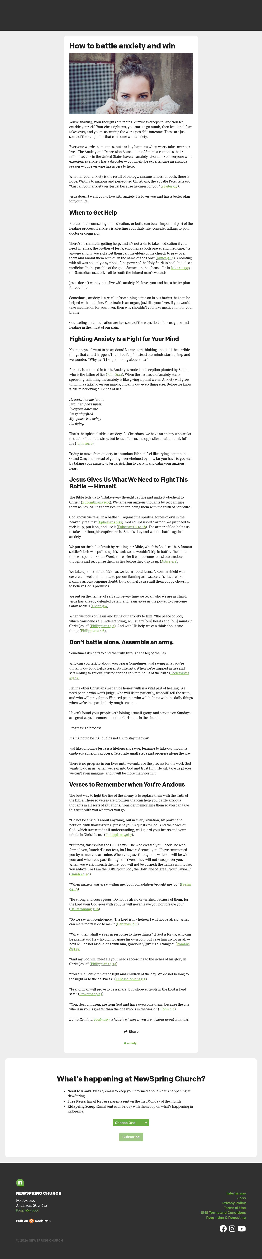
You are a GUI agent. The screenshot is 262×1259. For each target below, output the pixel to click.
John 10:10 (84, 443)
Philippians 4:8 (93, 630)
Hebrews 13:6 (127, 924)
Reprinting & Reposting (226, 1217)
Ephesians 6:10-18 (132, 527)
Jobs (241, 1198)
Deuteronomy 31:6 (84, 909)
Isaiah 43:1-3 (80, 874)
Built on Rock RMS (33, 1221)
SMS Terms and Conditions (223, 1212)
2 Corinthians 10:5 (96, 502)
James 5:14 (165, 258)
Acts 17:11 (168, 561)
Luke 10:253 (180, 267)
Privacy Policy (234, 1203)
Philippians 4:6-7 (118, 834)
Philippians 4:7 (103, 626)
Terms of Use (235, 1208)
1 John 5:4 (99, 606)
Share (133, 1031)
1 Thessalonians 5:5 (130, 979)
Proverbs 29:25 (90, 994)
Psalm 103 (102, 1019)
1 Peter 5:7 (170, 186)
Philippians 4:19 (103, 964)
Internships (236, 1193)
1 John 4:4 (167, 1009)
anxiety (132, 1043)
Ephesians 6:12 (110, 522)
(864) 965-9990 (27, 1210)
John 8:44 (114, 374)
